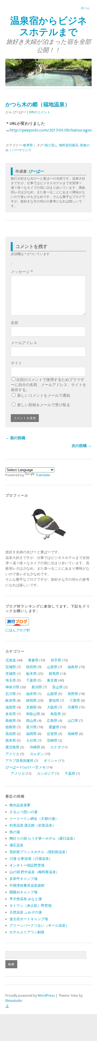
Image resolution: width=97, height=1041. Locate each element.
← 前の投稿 (15, 438)
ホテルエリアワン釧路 (26, 932)
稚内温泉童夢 (19, 805)
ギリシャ (51, 761)
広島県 (52, 721)
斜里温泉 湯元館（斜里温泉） (32, 825)
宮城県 (10, 667)
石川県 (10, 694)
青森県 (33, 660)
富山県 (57, 687)
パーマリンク (22, 150)
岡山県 (31, 721)
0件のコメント (39, 112)
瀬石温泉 (16, 845)
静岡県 (31, 700)
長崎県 (73, 734)
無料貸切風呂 (68, 145)
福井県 (31, 694)
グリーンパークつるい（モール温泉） (39, 925)
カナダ (55, 747)
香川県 (31, 727)
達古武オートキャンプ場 (28, 919)
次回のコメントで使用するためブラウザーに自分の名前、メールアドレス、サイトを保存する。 (48, 384)
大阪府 (52, 707)
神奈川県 (12, 687)
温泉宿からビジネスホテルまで (48, 26)
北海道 (10, 660)
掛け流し (50, 145)
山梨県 (52, 694)
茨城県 (10, 674)
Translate (43, 475)
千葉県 (31, 680)
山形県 (52, 667)
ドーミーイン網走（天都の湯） (33, 819)
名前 (14, 323)
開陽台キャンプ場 (23, 892)
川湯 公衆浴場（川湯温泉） (30, 859)
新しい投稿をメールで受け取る (43, 405)
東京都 (52, 680)
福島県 (73, 667)
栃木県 (31, 674)
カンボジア (45, 773)
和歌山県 (33, 714)
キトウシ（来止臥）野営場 (30, 906)
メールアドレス (24, 343)
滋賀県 (10, 707)
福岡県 (31, 734)
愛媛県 (54, 727)
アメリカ (12, 754)
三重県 (75, 700)
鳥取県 (55, 714)
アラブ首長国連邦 (19, 761)
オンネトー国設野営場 (26, 865)
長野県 (73, 694)
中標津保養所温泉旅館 (26, 885)
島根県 (10, 721)
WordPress (46, 995)
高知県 (10, 734)
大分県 (31, 740)
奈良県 (10, 714)
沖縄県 (35, 747)
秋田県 (31, 667)
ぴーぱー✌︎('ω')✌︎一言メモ (25, 767)
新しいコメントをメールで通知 (43, 395)
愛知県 (54, 700)
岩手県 (56, 660)
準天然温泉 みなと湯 (25, 899)
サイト (16, 363)
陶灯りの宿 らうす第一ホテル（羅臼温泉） (43, 838)
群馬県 (54, 674)
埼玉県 (10, 680)
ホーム (85, 8)
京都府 (31, 707)
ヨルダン (37, 754)
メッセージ (22, 272)
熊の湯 (14, 832)
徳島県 (10, 727)
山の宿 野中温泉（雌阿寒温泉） (34, 872)
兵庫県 (73, 707)
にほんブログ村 (17, 630)
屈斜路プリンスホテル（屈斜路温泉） (39, 852)
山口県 (73, 721)
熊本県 (10, 740)
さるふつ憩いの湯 (23, 812)
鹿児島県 (12, 747)
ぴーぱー (36, 171)
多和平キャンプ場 (23, 879)
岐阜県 (28, 145)
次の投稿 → (82, 445)
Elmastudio (13, 1001)
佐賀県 (52, 734)
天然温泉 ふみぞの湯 (25, 912)
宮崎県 (52, 740)
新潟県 (37, 687)
